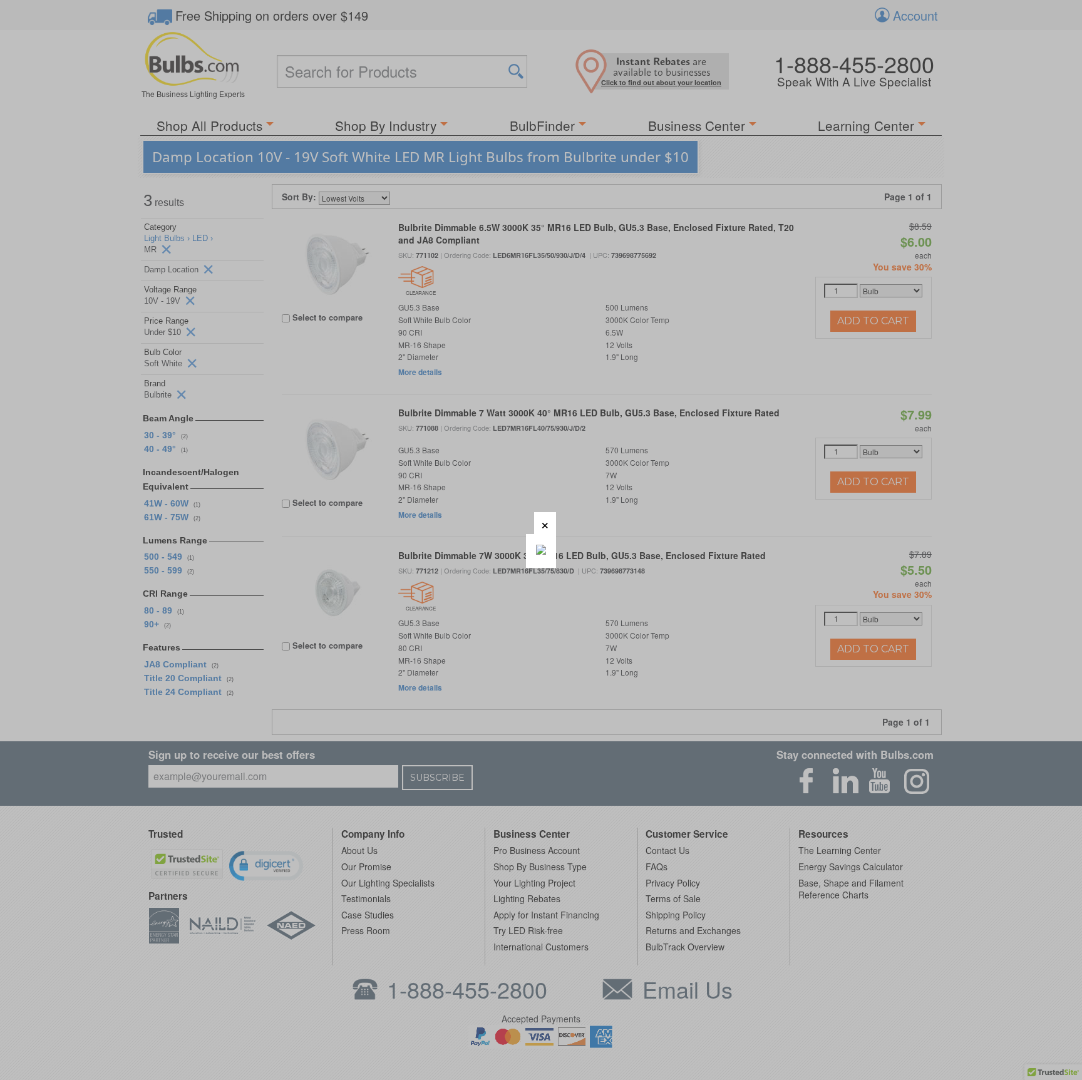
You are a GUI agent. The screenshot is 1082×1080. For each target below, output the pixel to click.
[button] (545, 523)
